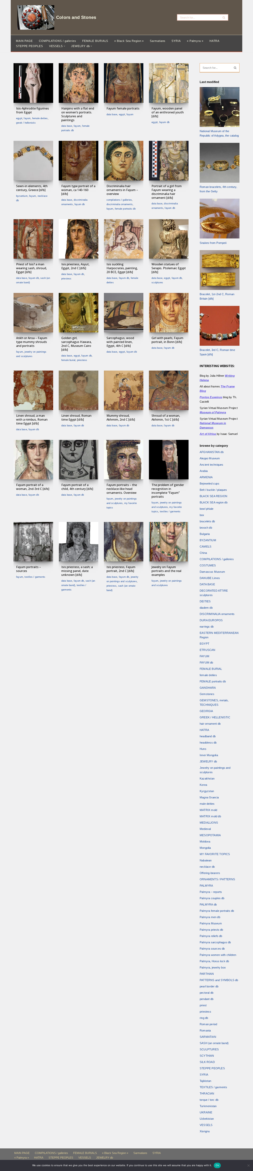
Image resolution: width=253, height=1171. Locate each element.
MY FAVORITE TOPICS (215, 854)
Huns (203, 748)
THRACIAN (207, 1093)
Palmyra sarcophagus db (215, 942)
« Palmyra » (195, 40)
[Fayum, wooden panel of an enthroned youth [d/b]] (169, 83)
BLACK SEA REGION (213, 496)
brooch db (206, 527)
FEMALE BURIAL (68, 360)
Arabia (204, 470)
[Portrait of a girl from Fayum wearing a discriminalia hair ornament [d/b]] (169, 160)
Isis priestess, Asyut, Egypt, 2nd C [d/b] (75, 266)
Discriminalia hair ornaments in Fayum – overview (122, 190)
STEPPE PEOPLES (29, 46)
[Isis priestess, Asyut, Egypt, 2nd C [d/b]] (78, 239)
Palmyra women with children (218, 954)
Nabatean (206, 860)
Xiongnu (205, 1131)
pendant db (206, 999)
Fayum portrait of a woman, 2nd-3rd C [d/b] (32, 487)
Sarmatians (157, 40)
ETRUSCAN (207, 649)
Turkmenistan (208, 1106)
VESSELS (206, 1125)
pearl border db (209, 986)
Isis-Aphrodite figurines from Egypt (32, 110)
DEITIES (205, 601)
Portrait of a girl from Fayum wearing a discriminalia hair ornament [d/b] (167, 192)
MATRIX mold (208, 810)
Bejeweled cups (209, 483)
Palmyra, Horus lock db (214, 961)
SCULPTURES (157, 282)
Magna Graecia (209, 797)
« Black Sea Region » (129, 40)
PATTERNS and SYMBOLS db (219, 980)
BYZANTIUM (22, 196)
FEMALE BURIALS (95, 40)
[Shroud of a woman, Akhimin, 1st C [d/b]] (169, 390)
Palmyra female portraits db (217, 910)
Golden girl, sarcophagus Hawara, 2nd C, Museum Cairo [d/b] (76, 343)
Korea (203, 784)
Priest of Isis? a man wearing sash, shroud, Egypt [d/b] (31, 268)
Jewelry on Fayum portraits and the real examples (166, 571)
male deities (207, 803)
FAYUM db (164, 122)
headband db (208, 736)
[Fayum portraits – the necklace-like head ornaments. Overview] (124, 460)
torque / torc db (209, 1099)
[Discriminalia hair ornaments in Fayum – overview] (124, 160)
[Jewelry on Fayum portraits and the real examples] (169, 542)
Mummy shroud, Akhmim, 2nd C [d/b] (120, 418)
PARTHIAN (207, 973)
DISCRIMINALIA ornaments (119, 204)
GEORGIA (206, 711)
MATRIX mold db (210, 816)
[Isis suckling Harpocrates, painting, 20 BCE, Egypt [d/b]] (124, 239)
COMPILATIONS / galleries (57, 40)
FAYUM (27, 118)
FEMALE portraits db (125, 208)
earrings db (207, 626)
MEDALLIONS (209, 822)
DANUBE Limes (210, 578)
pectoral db (206, 992)
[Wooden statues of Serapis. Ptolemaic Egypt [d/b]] (169, 239)
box (202, 515)
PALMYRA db (208, 904)
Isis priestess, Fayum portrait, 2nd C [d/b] (120, 569)
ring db (204, 1017)
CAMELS (205, 546)
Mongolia (205, 847)
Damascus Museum (212, 571)
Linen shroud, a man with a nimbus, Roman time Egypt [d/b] (32, 419)
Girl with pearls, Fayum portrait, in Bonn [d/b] (167, 340)
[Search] (224, 17)
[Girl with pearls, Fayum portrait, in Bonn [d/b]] (169, 313)
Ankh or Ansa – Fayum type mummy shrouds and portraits (31, 342)
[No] (248, 1165)
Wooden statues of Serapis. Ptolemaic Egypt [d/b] (169, 268)
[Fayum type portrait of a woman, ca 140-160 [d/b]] (78, 160)
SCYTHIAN (207, 1055)
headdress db (208, 742)
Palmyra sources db (212, 948)
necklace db (207, 866)
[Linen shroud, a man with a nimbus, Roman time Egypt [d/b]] (33, 390)
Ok (217, 1165)
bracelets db (207, 521)
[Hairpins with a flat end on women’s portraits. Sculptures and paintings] (78, 83)
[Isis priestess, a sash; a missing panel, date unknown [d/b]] (78, 542)
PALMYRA (206, 885)
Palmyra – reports (211, 891)
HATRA (214, 40)
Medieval (205, 828)
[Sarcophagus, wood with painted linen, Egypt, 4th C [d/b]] (124, 313)
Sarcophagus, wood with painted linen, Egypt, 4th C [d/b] (120, 342)
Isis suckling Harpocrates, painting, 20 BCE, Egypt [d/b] (122, 268)
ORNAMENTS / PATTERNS (217, 879)
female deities (40, 118)
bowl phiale (206, 508)
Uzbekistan (207, 1118)
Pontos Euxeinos (211, 397)
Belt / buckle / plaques (213, 489)
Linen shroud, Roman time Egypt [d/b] (76, 418)
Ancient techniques (211, 464)
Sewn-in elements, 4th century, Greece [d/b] (32, 188)
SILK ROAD (207, 1062)
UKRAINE (206, 1112)
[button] (64, 46)
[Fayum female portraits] (124, 83)
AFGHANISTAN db (212, 452)
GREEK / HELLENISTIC (26, 122)
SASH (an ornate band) (214, 1043)
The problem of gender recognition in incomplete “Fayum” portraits (168, 490)
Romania (205, 1030)
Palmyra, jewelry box (213, 967)
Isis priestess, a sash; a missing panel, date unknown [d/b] (77, 571)
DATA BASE (66, 126)
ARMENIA (206, 477)
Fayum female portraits (122, 108)
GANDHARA (208, 687)
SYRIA (176, 40)
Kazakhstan (207, 778)
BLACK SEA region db (213, 502)
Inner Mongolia (209, 755)
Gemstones (207, 694)
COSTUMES (208, 565)
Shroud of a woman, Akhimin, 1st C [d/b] (166, 418)
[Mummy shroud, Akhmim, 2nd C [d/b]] (124, 390)
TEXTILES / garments (170, 511)
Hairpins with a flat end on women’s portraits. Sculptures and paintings (77, 114)
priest (203, 1005)
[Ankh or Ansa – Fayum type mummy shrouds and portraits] (33, 313)
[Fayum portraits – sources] (33, 542)
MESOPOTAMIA (210, 835)
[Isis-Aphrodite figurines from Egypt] (33, 83)
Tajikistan (205, 1080)
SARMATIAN (208, 1036)
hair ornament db (210, 723)
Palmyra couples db (212, 898)
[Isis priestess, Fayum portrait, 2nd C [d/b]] (124, 542)
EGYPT (19, 118)
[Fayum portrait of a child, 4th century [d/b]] (78, 460)
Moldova (205, 841)
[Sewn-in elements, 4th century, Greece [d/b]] (33, 160)
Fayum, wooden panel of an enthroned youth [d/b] (168, 112)
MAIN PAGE (24, 40)
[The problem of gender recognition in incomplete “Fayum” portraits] (169, 460)
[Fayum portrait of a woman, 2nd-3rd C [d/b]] (33, 460)
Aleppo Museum (210, 458)
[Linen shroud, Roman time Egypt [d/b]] (78, 390)
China (203, 552)
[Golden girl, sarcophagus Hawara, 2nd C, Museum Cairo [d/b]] (78, 313)
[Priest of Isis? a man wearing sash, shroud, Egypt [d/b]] (33, 239)
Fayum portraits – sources (28, 569)
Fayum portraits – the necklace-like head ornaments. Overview (121, 489)
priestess (66, 278)
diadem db (206, 607)
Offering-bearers (210, 873)
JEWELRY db (208, 761)
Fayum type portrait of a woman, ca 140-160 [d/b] (78, 190)
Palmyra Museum (211, 923)
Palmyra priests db (211, 929)
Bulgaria (205, 533)
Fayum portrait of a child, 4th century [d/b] (77, 487)
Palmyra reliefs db (211, 936)
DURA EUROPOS (211, 620)
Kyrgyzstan (207, 791)
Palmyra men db (210, 917)
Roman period (208, 1024)
